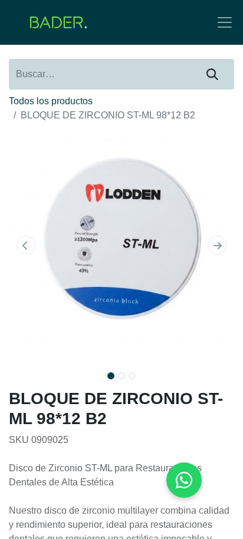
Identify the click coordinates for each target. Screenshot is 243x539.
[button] (25, 245)
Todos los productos (51, 101)
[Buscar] (212, 74)
